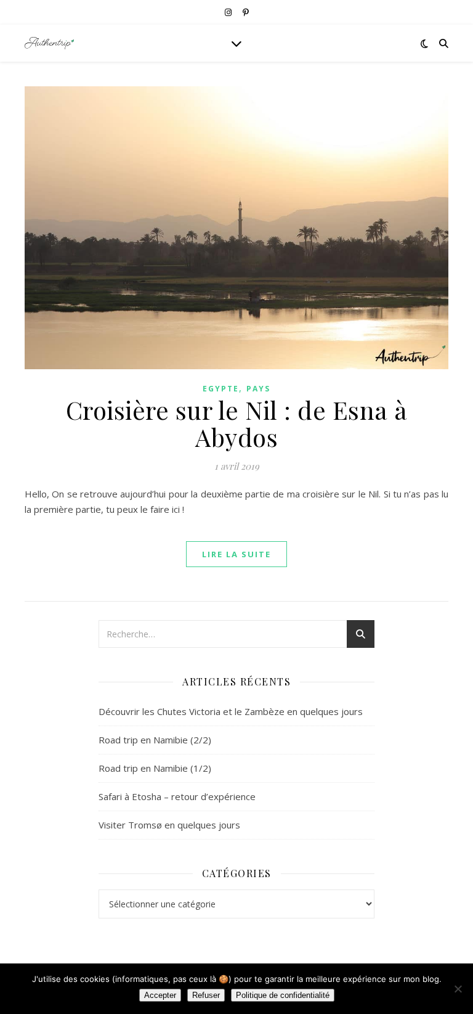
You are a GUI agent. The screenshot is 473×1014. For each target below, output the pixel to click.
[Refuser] (457, 989)
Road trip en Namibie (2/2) (155, 740)
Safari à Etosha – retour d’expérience (177, 796)
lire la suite (236, 554)
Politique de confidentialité (282, 995)
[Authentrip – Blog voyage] (49, 43)
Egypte (221, 388)
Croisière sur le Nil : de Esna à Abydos (237, 423)
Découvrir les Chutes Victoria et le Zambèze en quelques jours (231, 711)
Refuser (206, 995)
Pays (258, 388)
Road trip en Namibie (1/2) (155, 768)
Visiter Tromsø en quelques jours (169, 825)
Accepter (160, 995)
